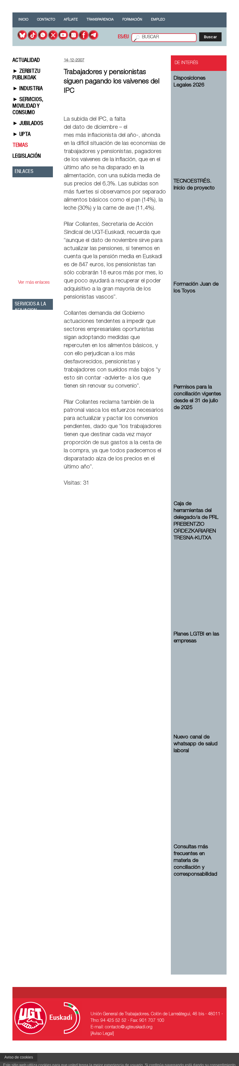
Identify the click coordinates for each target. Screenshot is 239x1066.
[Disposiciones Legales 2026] (198, 124)
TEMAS (20, 145)
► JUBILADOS (27, 124)
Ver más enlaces (33, 282)
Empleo (158, 19)
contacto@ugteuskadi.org (128, 1027)
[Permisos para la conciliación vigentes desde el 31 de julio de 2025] (198, 446)
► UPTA (21, 134)
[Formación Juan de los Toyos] (198, 330)
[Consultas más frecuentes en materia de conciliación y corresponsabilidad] (198, 913)
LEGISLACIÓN (26, 156)
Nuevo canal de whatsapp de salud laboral (196, 744)
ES (120, 37)
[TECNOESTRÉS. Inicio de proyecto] (198, 227)
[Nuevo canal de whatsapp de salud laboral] (198, 789)
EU (126, 37)
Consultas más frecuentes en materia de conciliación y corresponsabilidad (195, 861)
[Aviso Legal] (102, 1034)
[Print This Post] (164, 104)
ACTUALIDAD (26, 60)
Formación (132, 19)
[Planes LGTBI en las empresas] (198, 680)
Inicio (23, 19)
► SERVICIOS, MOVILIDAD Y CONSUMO (27, 106)
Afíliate (71, 19)
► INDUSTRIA (27, 89)
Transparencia (100, 19)
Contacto (46, 19)
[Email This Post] (131, 104)
